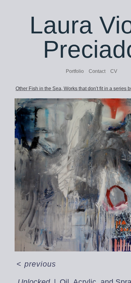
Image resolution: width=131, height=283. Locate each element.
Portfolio (75, 71)
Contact (97, 71)
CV (113, 71)
